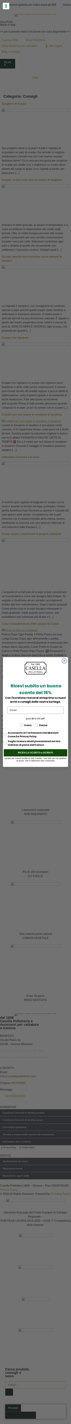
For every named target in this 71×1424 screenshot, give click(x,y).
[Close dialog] (64, 660)
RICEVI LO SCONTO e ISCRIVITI (35, 752)
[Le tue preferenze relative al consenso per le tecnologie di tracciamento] (6, 6)
